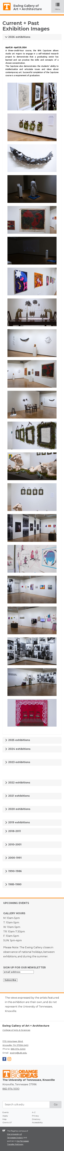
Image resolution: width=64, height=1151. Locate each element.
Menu (59, 6)
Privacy (35, 1116)
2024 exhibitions (18, 748)
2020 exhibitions (18, 809)
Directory (36, 1119)
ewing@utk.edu (18, 1053)
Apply (5, 1116)
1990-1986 (14, 871)
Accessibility (37, 1122)
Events (5, 1112)
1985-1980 (14, 884)
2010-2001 (14, 844)
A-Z (33, 1112)
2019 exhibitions (18, 822)
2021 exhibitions (18, 795)
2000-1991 (14, 857)
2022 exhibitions (18, 782)
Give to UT (7, 1122)
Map (4, 1119)
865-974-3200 (18, 1049)
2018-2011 (14, 831)
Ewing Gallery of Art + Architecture (27, 7)
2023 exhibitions (18, 762)
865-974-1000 (10, 1088)
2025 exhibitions (18, 740)
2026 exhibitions (18, 36)
